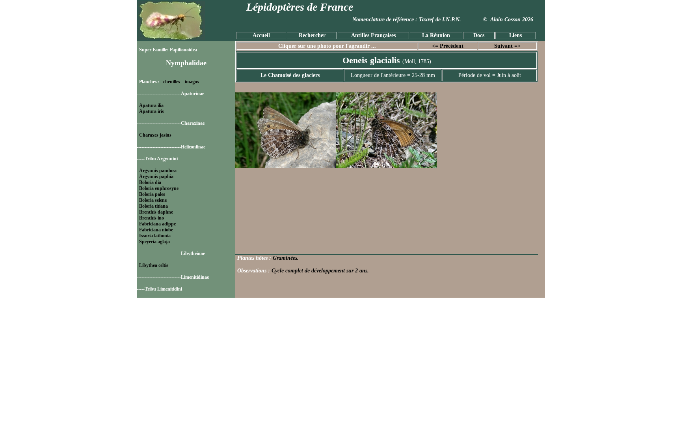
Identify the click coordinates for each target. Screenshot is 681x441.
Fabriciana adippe (157, 224)
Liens (515, 35)
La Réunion (436, 35)
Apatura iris (151, 111)
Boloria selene (153, 200)
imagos (192, 81)
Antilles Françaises (373, 35)
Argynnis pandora (158, 170)
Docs (478, 35)
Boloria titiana (153, 206)
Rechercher (312, 35)
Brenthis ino (151, 218)
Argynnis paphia (156, 176)
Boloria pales (152, 194)
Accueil (261, 35)
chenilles (171, 81)
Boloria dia (150, 182)
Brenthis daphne (156, 212)
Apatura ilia (151, 105)
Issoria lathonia (155, 235)
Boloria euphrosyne (159, 188)
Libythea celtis (153, 265)
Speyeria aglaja (154, 241)
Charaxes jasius (155, 135)
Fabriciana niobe (156, 230)
